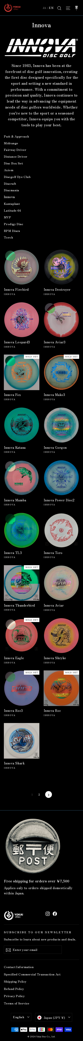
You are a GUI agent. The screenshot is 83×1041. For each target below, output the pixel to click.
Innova (9, 196)
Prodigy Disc (13, 223)
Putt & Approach (16, 136)
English (18, 1017)
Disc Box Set (13, 163)
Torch (8, 237)
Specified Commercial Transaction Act (32, 974)
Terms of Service (16, 1003)
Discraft (10, 183)
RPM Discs (12, 230)
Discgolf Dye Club (17, 176)
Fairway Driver (15, 149)
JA (45, 8)
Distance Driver (15, 156)
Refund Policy (14, 988)
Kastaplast (12, 203)
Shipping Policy (15, 981)
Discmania (11, 190)
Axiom (8, 170)
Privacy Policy (14, 996)
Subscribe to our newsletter (38, 932)
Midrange (11, 143)
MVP (7, 217)
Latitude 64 (12, 210)
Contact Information (19, 967)
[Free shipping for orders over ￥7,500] (33, 846)
